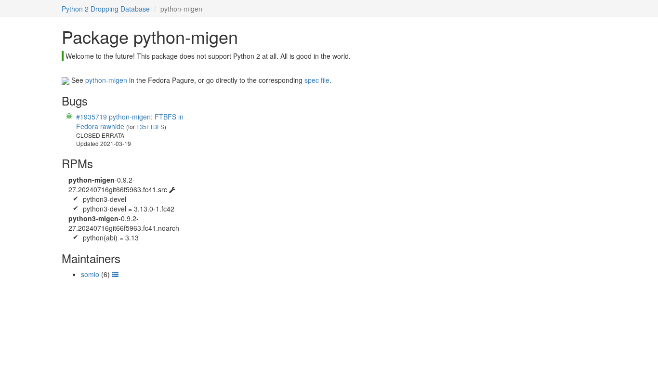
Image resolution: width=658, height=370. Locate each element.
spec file (316, 80)
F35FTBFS (150, 126)
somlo (90, 274)
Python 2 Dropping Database (106, 8)
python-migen (106, 80)
